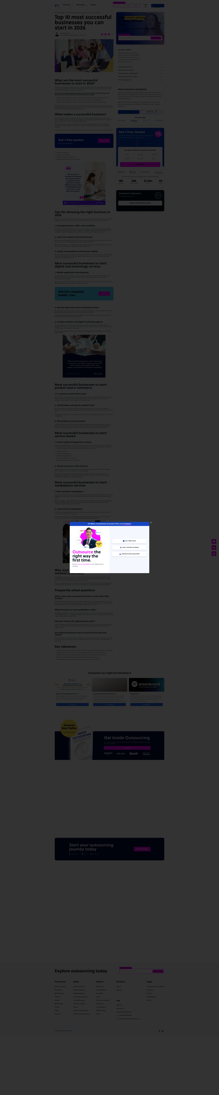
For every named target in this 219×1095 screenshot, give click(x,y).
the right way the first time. (86, 556)
